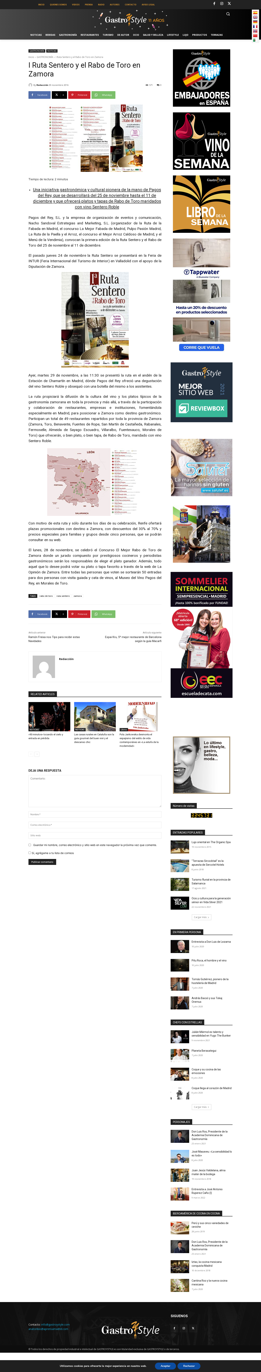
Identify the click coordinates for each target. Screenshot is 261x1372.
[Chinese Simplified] (255, 35)
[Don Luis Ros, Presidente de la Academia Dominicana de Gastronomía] (180, 1136)
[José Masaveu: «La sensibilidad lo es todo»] (180, 1156)
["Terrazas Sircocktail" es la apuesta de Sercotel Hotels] (180, 865)
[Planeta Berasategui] (180, 1055)
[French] (255, 26)
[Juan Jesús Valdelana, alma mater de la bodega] (180, 1175)
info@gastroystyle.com (55, 1324)
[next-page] (37, 754)
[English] (255, 17)
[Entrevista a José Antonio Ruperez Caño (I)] (180, 1194)
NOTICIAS (51, 51)
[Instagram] (222, 4)
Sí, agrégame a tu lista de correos (52, 853)
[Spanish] (255, 12)
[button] (228, 13)
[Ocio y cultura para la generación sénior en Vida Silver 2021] (180, 903)
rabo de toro (46, 595)
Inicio (31, 57)
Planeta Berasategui (204, 1050)
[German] (255, 21)
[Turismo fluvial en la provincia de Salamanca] (180, 884)
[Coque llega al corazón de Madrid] (180, 1092)
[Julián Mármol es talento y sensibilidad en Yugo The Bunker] (180, 1036)
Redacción (42, 85)
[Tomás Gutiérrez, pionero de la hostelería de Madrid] (180, 983)
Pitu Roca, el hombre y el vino (209, 960)
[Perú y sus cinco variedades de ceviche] (180, 1227)
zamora (78, 595)
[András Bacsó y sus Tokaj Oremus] (180, 1002)
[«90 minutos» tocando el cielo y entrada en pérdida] (49, 716)
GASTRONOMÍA (37, 51)
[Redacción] (30, 85)
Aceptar (165, 1366)
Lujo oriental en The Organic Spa (211, 842)
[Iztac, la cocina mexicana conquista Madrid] (180, 1266)
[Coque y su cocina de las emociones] (180, 1074)
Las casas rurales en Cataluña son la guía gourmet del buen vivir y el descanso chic (94, 738)
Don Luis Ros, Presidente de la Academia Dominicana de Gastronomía (210, 1135)
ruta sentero (63, 595)
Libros (124, 729)
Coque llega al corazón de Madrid (212, 1088)
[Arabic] (255, 40)
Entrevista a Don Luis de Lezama (211, 941)
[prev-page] (30, 754)
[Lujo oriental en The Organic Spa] (180, 846)
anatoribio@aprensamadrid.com (48, 1329)
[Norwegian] (255, 30)
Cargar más (200, 917)
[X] (229, 4)
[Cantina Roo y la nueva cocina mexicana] (180, 1285)
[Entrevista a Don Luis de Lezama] (180, 946)
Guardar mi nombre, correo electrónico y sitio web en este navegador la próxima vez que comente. (95, 845)
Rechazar (189, 1366)
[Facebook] (214, 4)
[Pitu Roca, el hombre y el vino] (180, 965)
